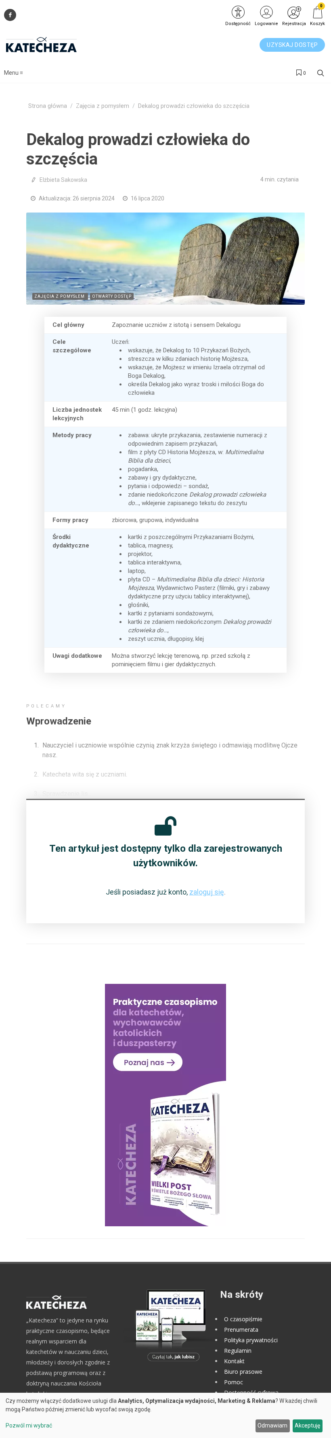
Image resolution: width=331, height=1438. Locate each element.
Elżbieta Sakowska (63, 180)
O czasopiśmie (243, 1319)
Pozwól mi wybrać (29, 1425)
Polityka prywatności (251, 1340)
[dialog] (165, 1415)
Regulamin (237, 1350)
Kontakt (234, 1361)
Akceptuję (307, 1425)
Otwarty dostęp (112, 296)
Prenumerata (241, 1329)
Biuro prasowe (243, 1371)
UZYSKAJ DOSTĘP (292, 45)
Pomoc (233, 1382)
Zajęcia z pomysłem (102, 106)
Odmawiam (272, 1425)
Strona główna (47, 106)
